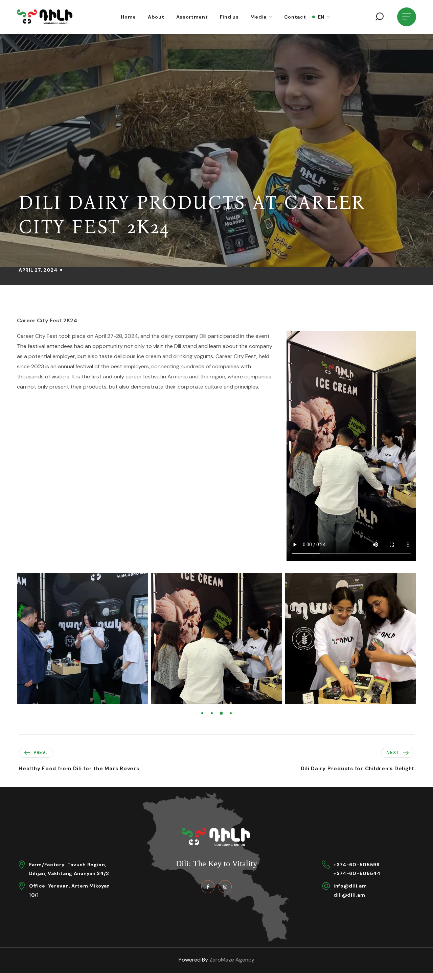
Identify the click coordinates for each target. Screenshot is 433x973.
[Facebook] (207, 886)
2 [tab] (212, 713)
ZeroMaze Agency (231, 959)
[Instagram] (225, 886)
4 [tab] (231, 713)
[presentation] (202, 713)
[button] (379, 17)
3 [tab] (221, 713)
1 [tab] (202, 713)
